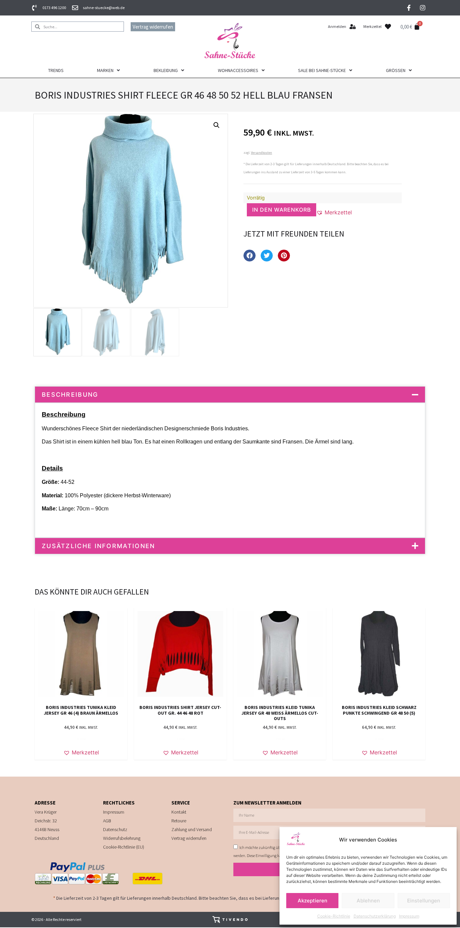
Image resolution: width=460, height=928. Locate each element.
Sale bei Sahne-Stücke (322, 70)
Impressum (409, 916)
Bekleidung (166, 70)
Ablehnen (368, 900)
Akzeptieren (312, 900)
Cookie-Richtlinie (333, 916)
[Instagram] (423, 8)
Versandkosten (261, 152)
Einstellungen (423, 900)
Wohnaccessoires (238, 70)
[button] (216, 125)
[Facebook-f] (409, 8)
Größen (395, 70)
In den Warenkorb (281, 209)
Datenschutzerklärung (375, 916)
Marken (105, 70)
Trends (56, 70)
